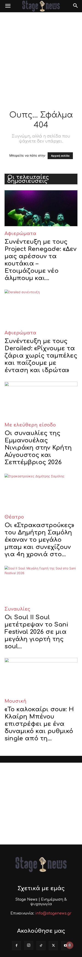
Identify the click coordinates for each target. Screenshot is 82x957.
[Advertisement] (41, 55)
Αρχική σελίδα (60, 155)
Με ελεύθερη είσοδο (30, 425)
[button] (7, 6)
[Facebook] (16, 945)
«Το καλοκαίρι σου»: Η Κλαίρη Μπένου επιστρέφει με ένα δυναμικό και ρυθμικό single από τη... (39, 724)
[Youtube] (65, 945)
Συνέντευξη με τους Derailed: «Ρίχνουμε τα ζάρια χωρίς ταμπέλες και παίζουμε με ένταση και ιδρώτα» (41, 355)
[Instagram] (28, 945)
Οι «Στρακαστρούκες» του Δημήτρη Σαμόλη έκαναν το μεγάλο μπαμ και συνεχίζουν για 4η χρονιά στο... (39, 540)
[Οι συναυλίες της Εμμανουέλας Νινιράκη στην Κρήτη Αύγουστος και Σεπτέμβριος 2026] (41, 400)
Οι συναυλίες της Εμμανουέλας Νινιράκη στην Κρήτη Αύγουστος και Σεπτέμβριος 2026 (38, 448)
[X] (53, 945)
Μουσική (15, 701)
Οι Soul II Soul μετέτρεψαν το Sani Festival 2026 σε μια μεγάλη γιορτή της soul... (36, 632)
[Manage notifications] (69, 945)
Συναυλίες (17, 609)
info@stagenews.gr (53, 913)
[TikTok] (41, 945)
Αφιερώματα (20, 233)
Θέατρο (14, 517)
